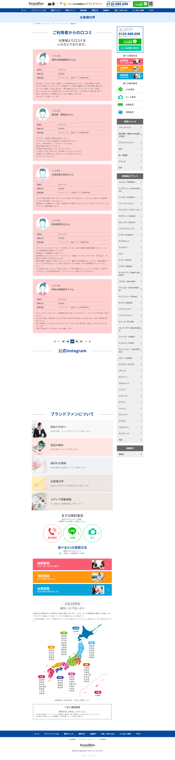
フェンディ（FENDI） (127, 336)
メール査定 (131, 97)
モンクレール (124, 433)
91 (81, 341)
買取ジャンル (55, 10)
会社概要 (72, 739)
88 (68, 341)
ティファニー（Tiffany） (128, 296)
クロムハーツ (124, 383)
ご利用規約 (102, 739)
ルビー (121, 254)
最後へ (89, 341)
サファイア (123, 414)
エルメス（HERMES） (127, 182)
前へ (58, 341)
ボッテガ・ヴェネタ (126, 364)
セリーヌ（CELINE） (127, 321)
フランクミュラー (125, 315)
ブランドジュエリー (126, 142)
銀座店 (121, 454)
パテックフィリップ (126, 228)
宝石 (120, 149)
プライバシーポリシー (87, 739)
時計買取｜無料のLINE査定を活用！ (129, 135)
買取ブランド (70, 10)
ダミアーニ (123, 377)
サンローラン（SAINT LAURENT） (129, 273)
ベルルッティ (124, 427)
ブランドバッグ (125, 127)
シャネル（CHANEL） (127, 197)
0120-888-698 (129, 33)
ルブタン (122, 421)
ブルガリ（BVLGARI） (127, 281)
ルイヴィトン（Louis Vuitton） (129, 189)
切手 (120, 167)
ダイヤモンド (124, 241)
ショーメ (122, 408)
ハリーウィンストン (126, 203)
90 (77, 341)
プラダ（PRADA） (126, 266)
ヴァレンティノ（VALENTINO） (129, 350)
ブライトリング (125, 309)
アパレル (122, 161)
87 (63, 341)
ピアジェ (122, 402)
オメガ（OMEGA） (126, 303)
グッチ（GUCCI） (126, 260)
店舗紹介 (106, 10)
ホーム (23, 10)
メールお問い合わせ (130, 48)
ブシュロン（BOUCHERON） (129, 288)
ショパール (123, 396)
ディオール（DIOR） (127, 343)
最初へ (55, 341)
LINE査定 (130, 89)
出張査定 (130, 104)
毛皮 (120, 440)
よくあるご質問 (138, 10)
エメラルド (123, 247)
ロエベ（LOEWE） (126, 358)
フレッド (122, 389)
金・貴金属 (123, 155)
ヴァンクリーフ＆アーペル (129, 209)
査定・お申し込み (121, 10)
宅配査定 (130, 112)
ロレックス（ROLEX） (127, 222)
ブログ (151, 10)
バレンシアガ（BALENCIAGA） (129, 329)
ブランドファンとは (38, 10)
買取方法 (95, 10)
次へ (86, 341)
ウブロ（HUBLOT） (127, 235)
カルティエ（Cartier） (127, 216)
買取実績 (83, 10)
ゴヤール (122, 370)
